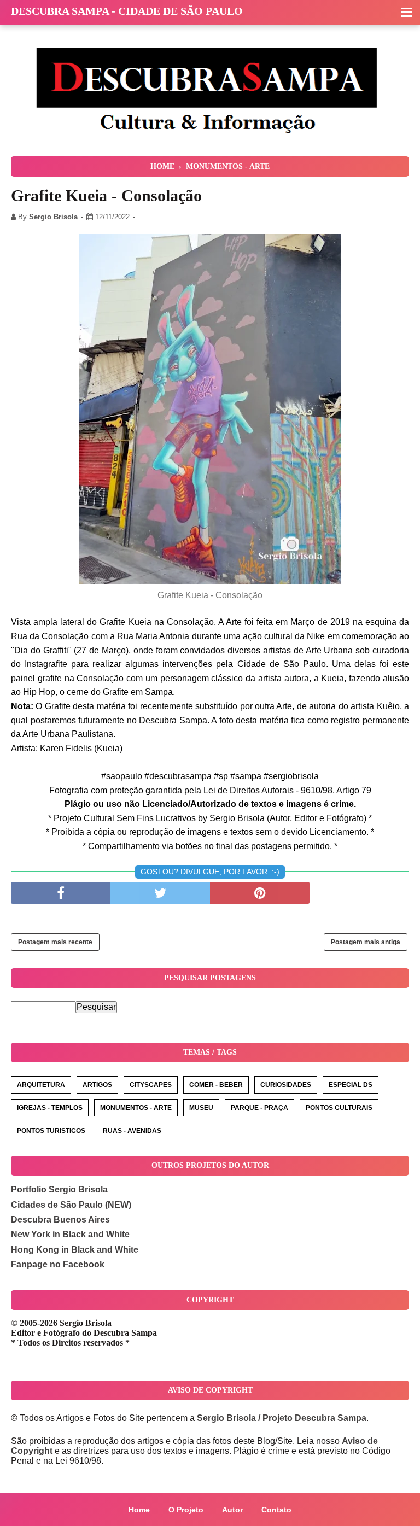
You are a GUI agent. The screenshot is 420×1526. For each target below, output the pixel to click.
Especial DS (350, 1085)
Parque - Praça (259, 1108)
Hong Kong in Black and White (74, 1249)
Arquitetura (41, 1085)
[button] (407, 13)
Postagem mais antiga (365, 942)
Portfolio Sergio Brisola (59, 1189)
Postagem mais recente (55, 942)
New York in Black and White (70, 1234)
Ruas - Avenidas (132, 1131)
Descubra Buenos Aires (60, 1219)
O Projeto (185, 1509)
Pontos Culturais (339, 1108)
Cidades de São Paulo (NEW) (71, 1204)
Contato (276, 1509)
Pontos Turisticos (51, 1131)
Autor (232, 1509)
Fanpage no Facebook (57, 1264)
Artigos (97, 1085)
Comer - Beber (216, 1085)
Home (139, 1509)
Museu (201, 1108)
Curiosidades (285, 1085)
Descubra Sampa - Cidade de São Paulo (127, 11)
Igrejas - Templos (50, 1108)
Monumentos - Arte (136, 1108)
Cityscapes (151, 1085)
